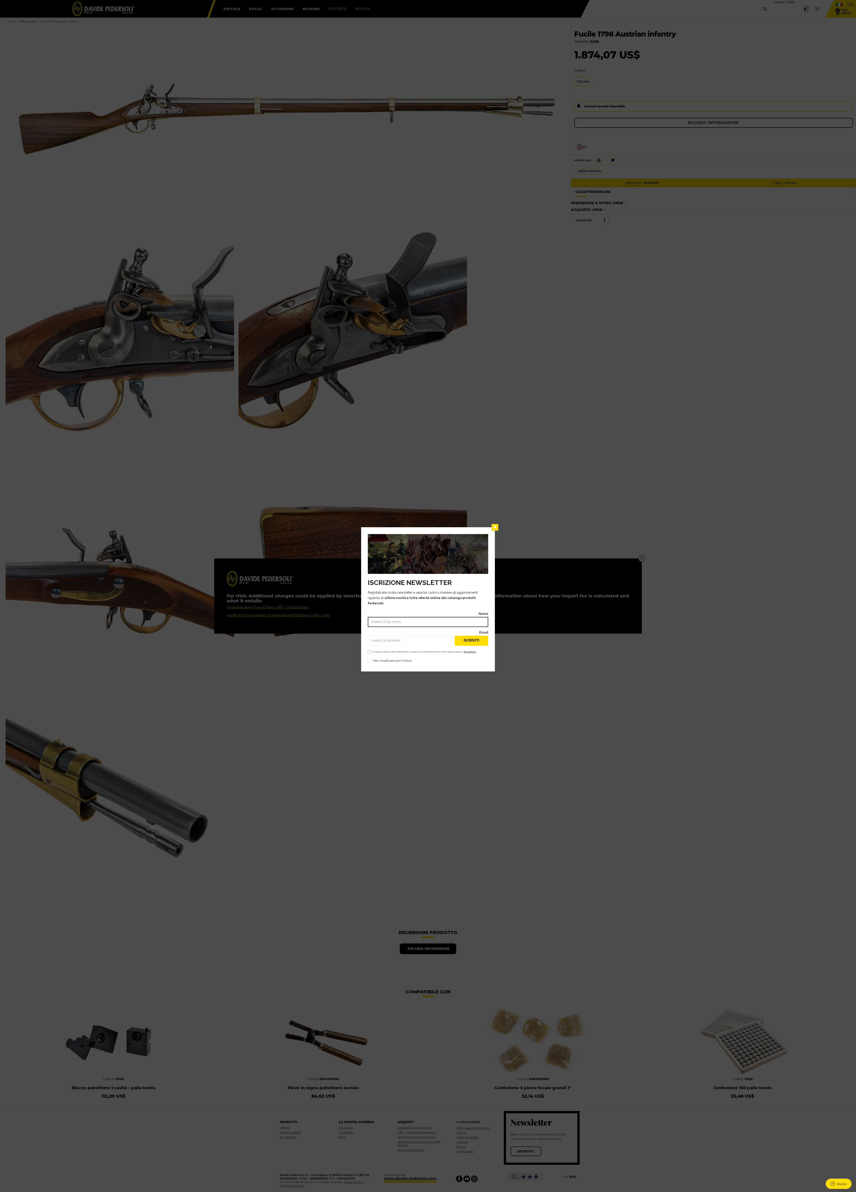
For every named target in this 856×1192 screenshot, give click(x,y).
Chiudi (495, 527)
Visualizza (470, 652)
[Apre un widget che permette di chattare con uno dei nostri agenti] (839, 1184)
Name (483, 614)
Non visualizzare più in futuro (392, 660)
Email (483, 632)
